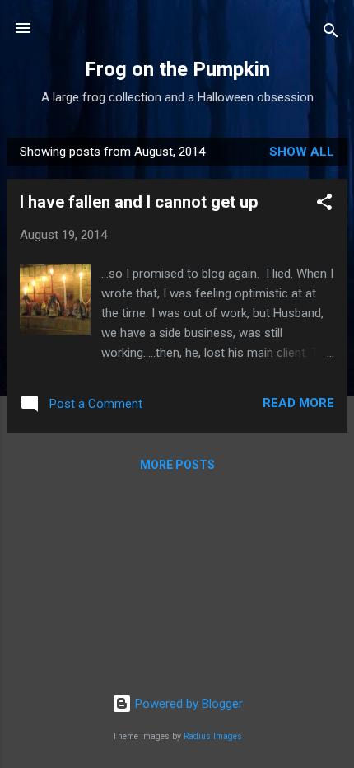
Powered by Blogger (187, 703)
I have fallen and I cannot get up (139, 202)
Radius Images (213, 736)
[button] (324, 205)
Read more (298, 403)
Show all (301, 151)
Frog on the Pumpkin (177, 69)
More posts (177, 464)
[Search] (331, 33)
